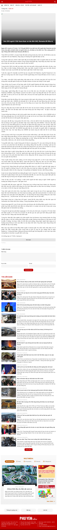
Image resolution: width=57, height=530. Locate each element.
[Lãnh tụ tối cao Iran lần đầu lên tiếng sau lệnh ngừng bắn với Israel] (8, 369)
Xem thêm (28, 449)
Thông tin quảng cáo (11, 510)
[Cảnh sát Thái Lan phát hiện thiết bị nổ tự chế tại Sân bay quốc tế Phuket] (8, 417)
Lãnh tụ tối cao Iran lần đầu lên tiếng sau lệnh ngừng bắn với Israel (34, 367)
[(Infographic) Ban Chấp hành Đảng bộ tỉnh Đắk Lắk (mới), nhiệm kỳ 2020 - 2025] (46, 471)
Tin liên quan (6, 277)
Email (30, 263)
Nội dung (3, 251)
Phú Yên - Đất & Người (30, 5)
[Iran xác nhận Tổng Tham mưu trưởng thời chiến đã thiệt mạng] (8, 441)
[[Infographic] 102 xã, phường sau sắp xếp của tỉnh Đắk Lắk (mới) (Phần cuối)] (46, 491)
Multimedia (28, 458)
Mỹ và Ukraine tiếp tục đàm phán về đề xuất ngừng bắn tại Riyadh (34, 281)
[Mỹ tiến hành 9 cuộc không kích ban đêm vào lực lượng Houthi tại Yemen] (8, 345)
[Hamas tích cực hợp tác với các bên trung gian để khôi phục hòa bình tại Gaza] (8, 295)
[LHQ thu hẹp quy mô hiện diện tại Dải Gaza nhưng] (8, 332)
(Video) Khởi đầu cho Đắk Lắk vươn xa (19, 489)
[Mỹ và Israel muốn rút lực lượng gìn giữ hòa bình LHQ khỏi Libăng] (8, 392)
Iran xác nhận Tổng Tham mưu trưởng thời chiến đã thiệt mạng (34, 439)
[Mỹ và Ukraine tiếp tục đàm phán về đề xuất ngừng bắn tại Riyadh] (8, 284)
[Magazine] (4, 481)
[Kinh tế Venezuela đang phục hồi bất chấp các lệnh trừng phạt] (8, 307)
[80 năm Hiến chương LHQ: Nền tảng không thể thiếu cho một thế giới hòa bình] (8, 404)
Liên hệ (45, 510)
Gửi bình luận (28, 270)
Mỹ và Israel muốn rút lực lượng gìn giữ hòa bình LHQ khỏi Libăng (34, 390)
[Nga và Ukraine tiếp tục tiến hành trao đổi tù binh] (8, 381)
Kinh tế (12, 5)
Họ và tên (3, 263)
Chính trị (6, 5)
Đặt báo (29, 510)
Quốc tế (40, 5)
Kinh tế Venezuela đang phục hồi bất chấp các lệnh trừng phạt (33, 305)
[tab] (9, 461)
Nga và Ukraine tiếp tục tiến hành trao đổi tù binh (30, 378)
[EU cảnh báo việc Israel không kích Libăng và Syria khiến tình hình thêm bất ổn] (8, 318)
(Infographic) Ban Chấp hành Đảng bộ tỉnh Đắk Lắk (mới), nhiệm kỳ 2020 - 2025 (46, 481)
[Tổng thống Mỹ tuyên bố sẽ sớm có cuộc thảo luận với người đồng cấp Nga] (8, 429)
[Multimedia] (19, 475)
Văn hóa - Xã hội (19, 5)
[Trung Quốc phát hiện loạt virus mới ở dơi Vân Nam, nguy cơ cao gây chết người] (8, 357)
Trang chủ (4, 8)
